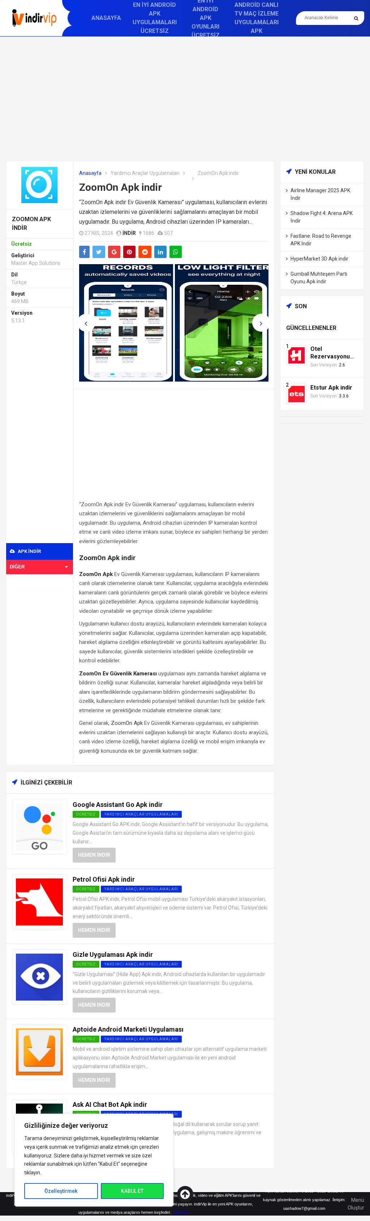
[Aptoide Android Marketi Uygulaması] (39, 1051)
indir (129, 233)
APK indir (29, 551)
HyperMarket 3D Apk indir (319, 259)
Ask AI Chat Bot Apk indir (110, 1104)
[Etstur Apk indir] (296, 393)
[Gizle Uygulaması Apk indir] (39, 976)
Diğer (17, 566)
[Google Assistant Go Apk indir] (39, 826)
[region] (93, 1160)
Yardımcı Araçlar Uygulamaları (145, 173)
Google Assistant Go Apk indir (118, 804)
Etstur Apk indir (331, 387)
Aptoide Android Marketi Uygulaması (128, 1029)
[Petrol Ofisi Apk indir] (39, 901)
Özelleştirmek (60, 1191)
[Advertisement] (185, 98)
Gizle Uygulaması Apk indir (113, 954)
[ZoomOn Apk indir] (39, 184)
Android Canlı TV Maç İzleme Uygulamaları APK (257, 17)
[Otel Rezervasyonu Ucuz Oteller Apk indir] (296, 355)
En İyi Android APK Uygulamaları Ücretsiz (155, 17)
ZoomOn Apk (127, 723)
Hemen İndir (94, 855)
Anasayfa (106, 17)
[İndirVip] (34, 18)
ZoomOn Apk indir (120, 187)
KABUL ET (132, 1191)
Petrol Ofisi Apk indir (104, 879)
